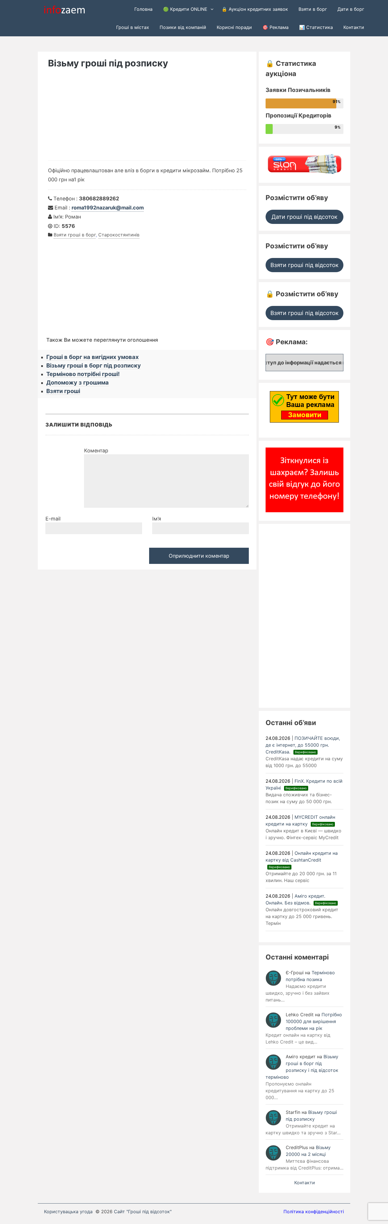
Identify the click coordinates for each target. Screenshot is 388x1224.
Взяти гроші (63, 391)
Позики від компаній (183, 27)
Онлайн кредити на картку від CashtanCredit (302, 859)
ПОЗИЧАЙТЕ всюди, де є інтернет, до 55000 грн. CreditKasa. (303, 745)
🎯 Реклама (275, 27)
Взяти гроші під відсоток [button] (304, 265)
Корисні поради (234, 27)
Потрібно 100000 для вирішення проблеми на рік (314, 1021)
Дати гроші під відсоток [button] (304, 216)
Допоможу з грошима (77, 382)
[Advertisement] (147, 118)
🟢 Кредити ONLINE (185, 9)
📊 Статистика (316, 27)
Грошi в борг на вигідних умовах (92, 357)
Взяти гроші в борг (75, 235)
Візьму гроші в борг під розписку (93, 365)
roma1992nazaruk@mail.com (108, 208)
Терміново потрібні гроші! (83, 374)
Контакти (353, 27)
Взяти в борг (313, 9)
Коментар (96, 451)
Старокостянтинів (118, 235)
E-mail (53, 519)
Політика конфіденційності (313, 1211)
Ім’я (156, 519)
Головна (143, 9)
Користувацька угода (68, 1211)
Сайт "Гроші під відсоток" (143, 1211)
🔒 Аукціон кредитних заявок (255, 9)
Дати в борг (350, 9)
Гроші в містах (132, 27)
